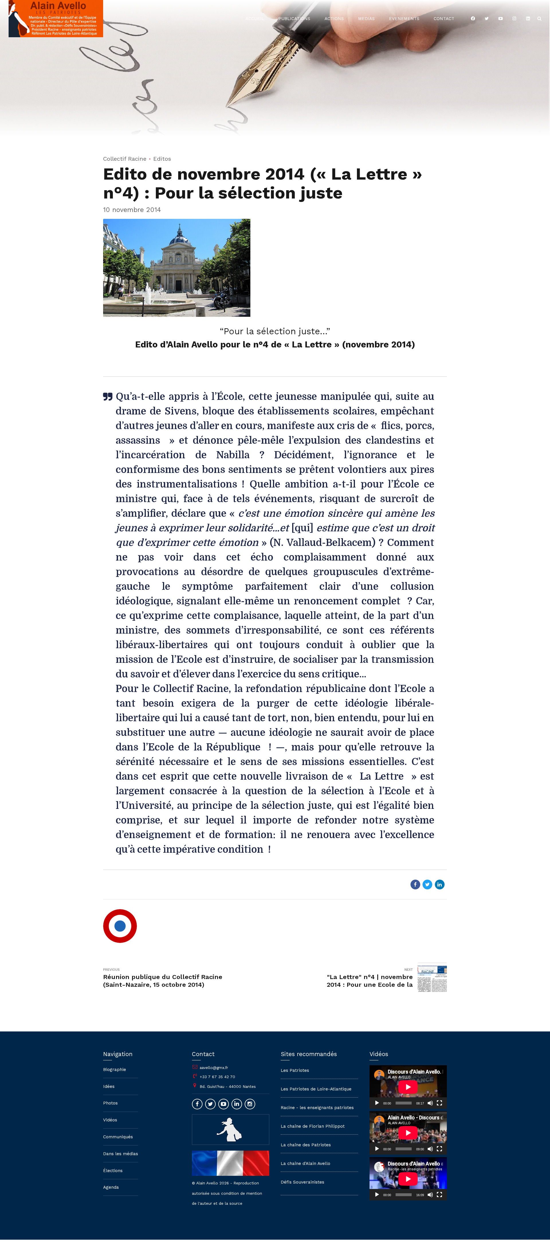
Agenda (111, 1187)
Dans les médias (120, 1153)
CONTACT (444, 18)
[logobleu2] (231, 1129)
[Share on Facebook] (415, 884)
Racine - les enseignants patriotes (317, 1107)
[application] (408, 1087)
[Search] (539, 18)
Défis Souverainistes (302, 1182)
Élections (113, 1170)
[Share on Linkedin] (440, 884)
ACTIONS (334, 18)
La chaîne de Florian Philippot (313, 1126)
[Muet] (430, 1103)
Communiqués (118, 1136)
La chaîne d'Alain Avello (305, 1163)
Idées (109, 1086)
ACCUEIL (254, 18)
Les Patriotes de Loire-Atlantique (316, 1089)
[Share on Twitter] (427, 884)
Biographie (114, 1069)
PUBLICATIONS (294, 18)
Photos (110, 1103)
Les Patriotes (295, 1070)
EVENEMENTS (404, 18)
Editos (162, 158)
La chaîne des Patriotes (306, 1144)
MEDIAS (366, 18)
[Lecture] (377, 1103)
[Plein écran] (439, 1103)
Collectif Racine (124, 158)
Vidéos (110, 1120)
